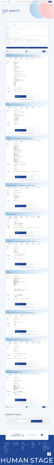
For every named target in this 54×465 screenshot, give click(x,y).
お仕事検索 (23, 1)
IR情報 (40, 1)
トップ (48, 5)
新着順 (44, 51)
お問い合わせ (44, 444)
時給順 (47, 51)
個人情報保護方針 (45, 445)
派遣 (23, 29)
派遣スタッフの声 (6, 449)
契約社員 (8, 29)
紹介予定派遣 (19, 29)
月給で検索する (9, 41)
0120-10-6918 (28, 99)
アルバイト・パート (13, 29)
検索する (27, 47)
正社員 (27, 29)
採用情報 (33, 444)
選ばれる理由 (23, 445)
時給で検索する (9, 39)
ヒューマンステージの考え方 (25, 444)
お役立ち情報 (5, 450)
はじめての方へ (7, 444)
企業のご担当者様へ (28, 1)
